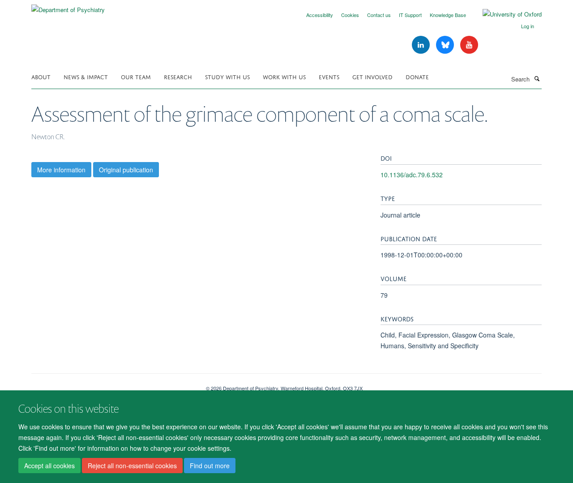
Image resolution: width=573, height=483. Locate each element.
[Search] (537, 78)
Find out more (210, 465)
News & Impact (86, 76)
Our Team (136, 76)
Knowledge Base (448, 14)
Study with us (227, 76)
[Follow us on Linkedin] (422, 45)
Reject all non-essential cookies (132, 465)
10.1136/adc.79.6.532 (412, 174)
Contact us (379, 14)
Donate (417, 76)
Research (178, 76)
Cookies (350, 14)
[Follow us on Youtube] (469, 45)
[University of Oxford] (505, 14)
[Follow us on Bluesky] (446, 45)
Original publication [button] (126, 169)
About (41, 76)
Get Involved (372, 76)
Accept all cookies (49, 465)
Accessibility (319, 14)
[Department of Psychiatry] (68, 6)
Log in (527, 26)
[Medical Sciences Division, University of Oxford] (111, 385)
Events (329, 76)
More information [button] (61, 169)
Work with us (284, 76)
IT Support (410, 14)
